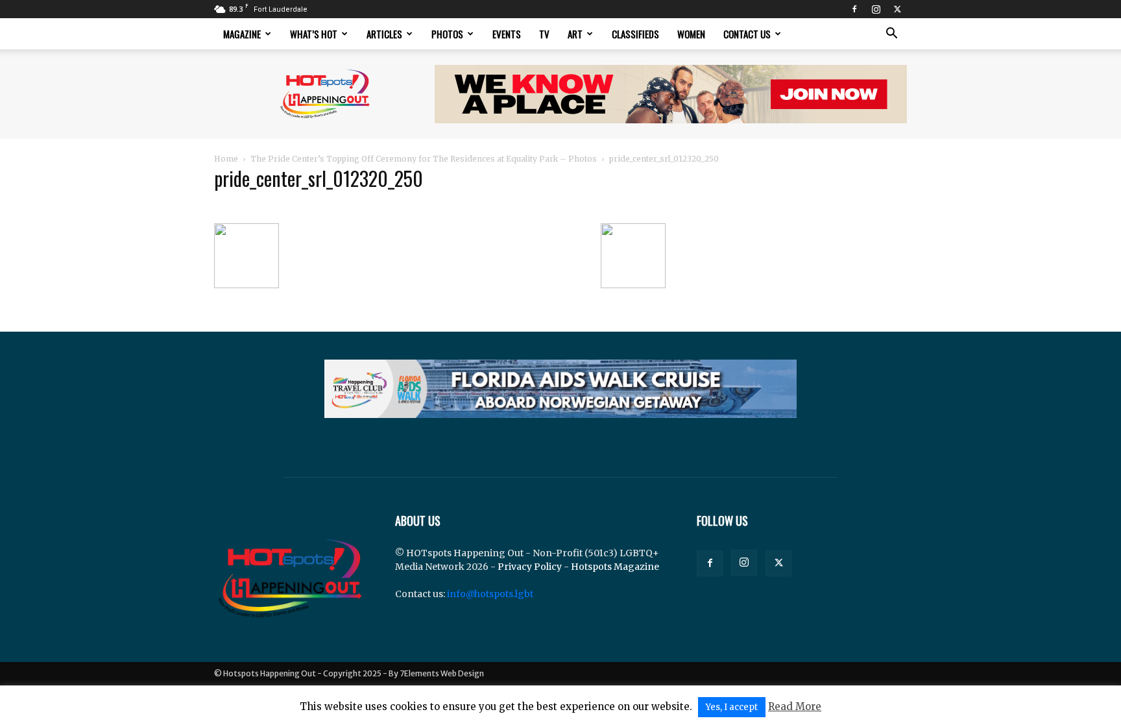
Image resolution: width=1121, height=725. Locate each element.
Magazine (242, 34)
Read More (794, 706)
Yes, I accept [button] (732, 707)
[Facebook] (854, 9)
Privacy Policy (530, 566)
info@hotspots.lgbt (490, 594)
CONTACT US (747, 34)
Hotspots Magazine (615, 566)
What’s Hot (313, 34)
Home (226, 159)
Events (506, 34)
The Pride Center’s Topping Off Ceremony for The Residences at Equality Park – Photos (423, 159)
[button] (891, 35)
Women (691, 34)
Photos (447, 34)
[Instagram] (876, 9)
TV (544, 34)
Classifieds (635, 34)
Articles (384, 34)
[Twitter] (897, 9)
